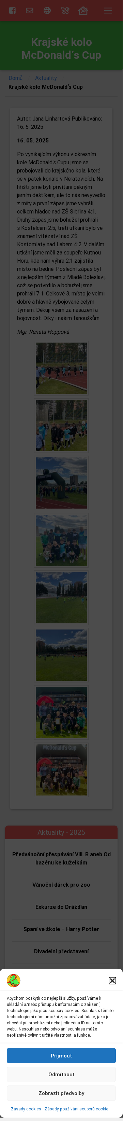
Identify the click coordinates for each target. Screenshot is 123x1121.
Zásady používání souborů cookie (76, 1108)
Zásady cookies (26, 1108)
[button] (112, 980)
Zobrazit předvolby (61, 1093)
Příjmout (61, 1055)
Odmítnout (61, 1074)
